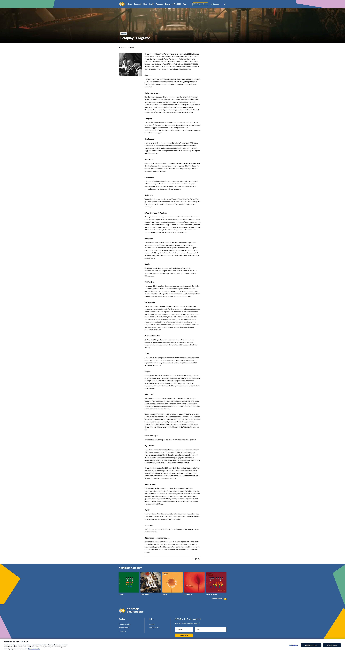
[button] (224, 4)
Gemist (151, 4)
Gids (145, 4)
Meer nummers (217, 599)
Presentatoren (124, 628)
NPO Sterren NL (198, 4)
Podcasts (159, 4)
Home (129, 4)
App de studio (154, 628)
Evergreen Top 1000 (173, 4)
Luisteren (122, 631)
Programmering (125, 624)
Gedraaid (137, 4)
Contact (152, 624)
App (184, 4)
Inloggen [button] (216, 4)
